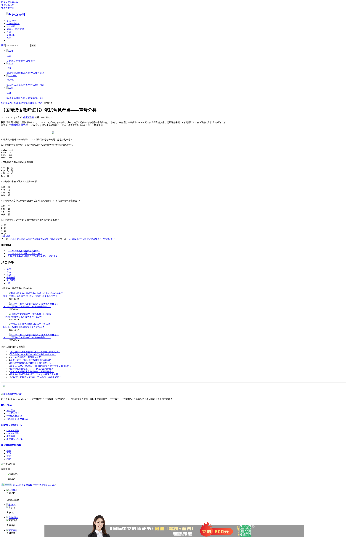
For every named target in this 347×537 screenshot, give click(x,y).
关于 (9, 38)
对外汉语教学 (13, 23)
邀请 (8, 236)
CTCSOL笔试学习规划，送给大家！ (25, 253)
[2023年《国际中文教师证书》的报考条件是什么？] (34, 334)
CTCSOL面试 (13, 433)
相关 (42, 85)
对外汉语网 (6, 103)
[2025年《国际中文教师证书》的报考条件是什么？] (34, 304)
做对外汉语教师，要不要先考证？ (26, 357)
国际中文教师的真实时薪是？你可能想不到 (31, 363)
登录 (3, 8)
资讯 (42, 73)
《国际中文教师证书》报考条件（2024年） (23, 317)
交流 (27, 98)
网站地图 (16, 485)
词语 (18, 61)
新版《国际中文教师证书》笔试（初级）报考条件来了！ (30, 296)
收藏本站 (14, 2)
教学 (33, 61)
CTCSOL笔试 (13, 430)
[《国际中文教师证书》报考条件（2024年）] (30, 314)
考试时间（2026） (15, 439)
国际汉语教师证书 (18, 125)
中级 (13, 73)
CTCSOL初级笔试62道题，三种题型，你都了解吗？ (36, 377)
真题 (18, 85)
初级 (9, 73)
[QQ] (6, 485)
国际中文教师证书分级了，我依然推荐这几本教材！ (35, 374)
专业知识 (34, 98)
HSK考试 (11, 26)
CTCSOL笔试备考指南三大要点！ (24, 251)
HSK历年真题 (13, 413)
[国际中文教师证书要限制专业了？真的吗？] (30, 324)
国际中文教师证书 (15, 29)
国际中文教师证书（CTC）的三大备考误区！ (32, 369)
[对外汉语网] (16, 14)
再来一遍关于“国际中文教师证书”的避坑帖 (30, 360)
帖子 (3, 45)
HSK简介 (11, 410)
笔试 (9, 85)
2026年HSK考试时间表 (17, 419)
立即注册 (9, 8)
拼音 (9, 61)
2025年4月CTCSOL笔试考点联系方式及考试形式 (91, 239)
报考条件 (25, 85)
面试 (13, 85)
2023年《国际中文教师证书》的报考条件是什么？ (27, 337)
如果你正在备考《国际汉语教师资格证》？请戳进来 (35, 239)
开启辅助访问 (7, 5)
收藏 (3, 236)
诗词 (23, 61)
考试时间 (34, 73)
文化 (28, 61)
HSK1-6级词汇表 (15, 416)
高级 (18, 73)
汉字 (13, 61)
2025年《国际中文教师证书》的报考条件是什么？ (27, 306)
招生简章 (15, 98)
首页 (11, 21)
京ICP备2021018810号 (44, 485)
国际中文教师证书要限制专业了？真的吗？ (23, 327)
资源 (11, 35)
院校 (9, 98)
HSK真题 (25, 73)
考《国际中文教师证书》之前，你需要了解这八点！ (35, 351)
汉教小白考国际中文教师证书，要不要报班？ (32, 371)
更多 (42, 98)
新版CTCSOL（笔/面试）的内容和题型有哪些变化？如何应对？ (40, 366)
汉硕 (9, 32)
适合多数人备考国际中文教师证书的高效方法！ (33, 354)
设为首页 (5, 2)
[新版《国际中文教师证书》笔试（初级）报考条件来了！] (37, 293)
